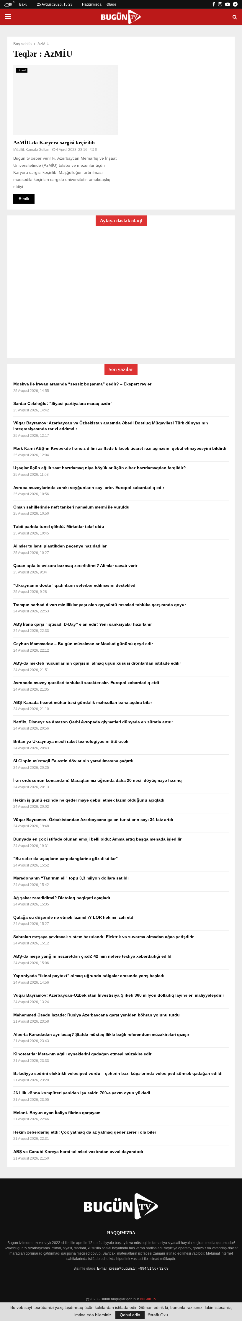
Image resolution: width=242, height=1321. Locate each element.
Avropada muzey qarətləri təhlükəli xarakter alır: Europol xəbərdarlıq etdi (86, 682)
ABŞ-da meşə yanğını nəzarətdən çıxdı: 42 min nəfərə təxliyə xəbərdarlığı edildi (93, 956)
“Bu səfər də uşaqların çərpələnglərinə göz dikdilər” (65, 858)
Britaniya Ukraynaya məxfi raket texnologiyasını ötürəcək (70, 741)
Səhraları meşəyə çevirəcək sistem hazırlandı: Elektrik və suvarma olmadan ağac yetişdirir (103, 936)
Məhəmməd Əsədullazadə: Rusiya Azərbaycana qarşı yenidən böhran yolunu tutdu (96, 1015)
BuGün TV (148, 1299)
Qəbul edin (130, 1314)
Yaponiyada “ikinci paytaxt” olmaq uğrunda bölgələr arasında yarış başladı (88, 975)
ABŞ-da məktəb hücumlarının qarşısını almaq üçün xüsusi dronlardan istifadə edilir (97, 663)
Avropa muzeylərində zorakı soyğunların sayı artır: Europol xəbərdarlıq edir (88, 487)
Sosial (22, 70)
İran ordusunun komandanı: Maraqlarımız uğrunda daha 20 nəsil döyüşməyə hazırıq (97, 780)
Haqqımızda (92, 4)
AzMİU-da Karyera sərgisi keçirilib (54, 142)
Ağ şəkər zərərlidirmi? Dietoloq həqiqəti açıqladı (61, 897)
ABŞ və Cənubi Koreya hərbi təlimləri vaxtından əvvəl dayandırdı (78, 1151)
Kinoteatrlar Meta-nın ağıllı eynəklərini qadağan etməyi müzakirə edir (82, 1054)
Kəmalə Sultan (37, 150)
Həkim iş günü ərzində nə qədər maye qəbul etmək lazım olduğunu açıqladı (88, 800)
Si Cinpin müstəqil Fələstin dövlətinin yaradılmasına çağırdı (73, 760)
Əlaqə (111, 4)
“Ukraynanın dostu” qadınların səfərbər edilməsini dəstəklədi (75, 585)
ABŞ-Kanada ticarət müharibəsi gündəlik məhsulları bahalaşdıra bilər (82, 702)
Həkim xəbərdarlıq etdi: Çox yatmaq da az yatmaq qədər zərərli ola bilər (84, 1132)
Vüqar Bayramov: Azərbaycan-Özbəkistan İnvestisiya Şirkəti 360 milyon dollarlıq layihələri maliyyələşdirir (118, 995)
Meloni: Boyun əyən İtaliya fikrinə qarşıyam (56, 1112)
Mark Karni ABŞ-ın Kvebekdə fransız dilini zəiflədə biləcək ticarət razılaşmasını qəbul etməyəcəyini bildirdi (119, 448)
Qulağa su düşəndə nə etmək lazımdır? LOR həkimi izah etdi (74, 917)
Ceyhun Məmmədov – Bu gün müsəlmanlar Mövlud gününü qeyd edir (83, 643)
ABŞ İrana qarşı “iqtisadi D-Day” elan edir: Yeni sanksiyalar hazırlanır (82, 624)
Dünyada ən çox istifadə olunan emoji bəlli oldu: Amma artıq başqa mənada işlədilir (97, 839)
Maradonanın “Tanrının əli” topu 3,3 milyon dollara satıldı (71, 878)
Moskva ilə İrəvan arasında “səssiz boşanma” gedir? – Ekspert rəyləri (83, 384)
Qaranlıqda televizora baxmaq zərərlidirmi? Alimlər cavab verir (75, 565)
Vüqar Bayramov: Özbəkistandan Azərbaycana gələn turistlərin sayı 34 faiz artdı (93, 819)
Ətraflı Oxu (158, 1315)
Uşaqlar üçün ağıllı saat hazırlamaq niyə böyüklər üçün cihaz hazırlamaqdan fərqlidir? (99, 467)
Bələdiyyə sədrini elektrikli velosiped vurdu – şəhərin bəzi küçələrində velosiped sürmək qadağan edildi (118, 1073)
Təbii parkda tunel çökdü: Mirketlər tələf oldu (58, 526)
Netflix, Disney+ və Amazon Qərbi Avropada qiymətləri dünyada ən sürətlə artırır (93, 722)
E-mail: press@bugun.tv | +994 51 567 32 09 (133, 1268)
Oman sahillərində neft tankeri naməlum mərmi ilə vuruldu (71, 507)
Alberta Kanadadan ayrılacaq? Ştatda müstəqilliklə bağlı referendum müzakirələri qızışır (101, 1034)
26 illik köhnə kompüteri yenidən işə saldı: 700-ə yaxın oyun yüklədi (81, 1093)
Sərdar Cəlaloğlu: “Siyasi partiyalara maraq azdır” (62, 403)
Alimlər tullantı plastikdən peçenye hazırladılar (60, 546)
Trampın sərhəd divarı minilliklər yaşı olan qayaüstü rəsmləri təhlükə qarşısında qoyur (99, 604)
